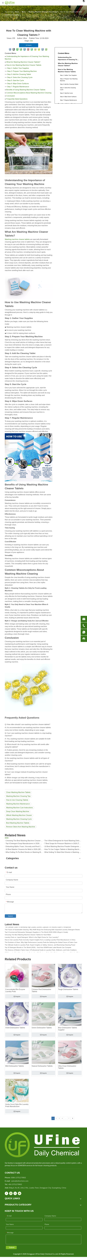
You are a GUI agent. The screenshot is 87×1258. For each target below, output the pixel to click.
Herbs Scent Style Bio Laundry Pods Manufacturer (16, 1105)
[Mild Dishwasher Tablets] (17, 1052)
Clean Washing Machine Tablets (18, 792)
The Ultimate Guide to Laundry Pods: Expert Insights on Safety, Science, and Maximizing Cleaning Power (40, 938)
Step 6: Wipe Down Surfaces (18, 83)
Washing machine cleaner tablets (17, 239)
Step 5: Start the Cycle (15, 80)
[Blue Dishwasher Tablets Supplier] (69, 1014)
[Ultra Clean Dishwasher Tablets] (69, 1052)
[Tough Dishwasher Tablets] (69, 975)
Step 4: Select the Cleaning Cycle (19, 77)
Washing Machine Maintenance (18, 804)
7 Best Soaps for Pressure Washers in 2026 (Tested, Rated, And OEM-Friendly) (62, 843)
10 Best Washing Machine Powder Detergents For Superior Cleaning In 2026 (62, 846)
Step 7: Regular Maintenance (18, 87)
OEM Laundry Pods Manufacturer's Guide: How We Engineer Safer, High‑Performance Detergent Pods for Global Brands (43, 946)
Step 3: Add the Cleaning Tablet (19, 74)
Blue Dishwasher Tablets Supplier (67, 1029)
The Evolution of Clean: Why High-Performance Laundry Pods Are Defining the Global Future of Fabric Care (41, 936)
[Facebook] (6, 1193)
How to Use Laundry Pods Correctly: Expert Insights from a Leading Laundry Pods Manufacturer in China (40, 933)
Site (31, 41)
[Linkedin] (11, 1193)
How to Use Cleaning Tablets (17, 800)
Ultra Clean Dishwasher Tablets (67, 1067)
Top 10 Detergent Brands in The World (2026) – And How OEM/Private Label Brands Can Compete (38, 941)
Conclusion (10, 96)
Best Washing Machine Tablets (17, 823)
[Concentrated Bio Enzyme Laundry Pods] (17, 975)
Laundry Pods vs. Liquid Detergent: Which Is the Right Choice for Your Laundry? (32, 931)
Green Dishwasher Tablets (42, 1028)
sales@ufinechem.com (19, 1181)
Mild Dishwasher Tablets (14, 1066)
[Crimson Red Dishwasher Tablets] (43, 975)
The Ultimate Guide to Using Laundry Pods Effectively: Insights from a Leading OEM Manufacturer (38, 949)
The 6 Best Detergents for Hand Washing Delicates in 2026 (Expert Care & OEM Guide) (62, 841)
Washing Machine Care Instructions (19, 808)
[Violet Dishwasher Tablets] (17, 1014)
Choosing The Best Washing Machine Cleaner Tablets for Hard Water (24, 841)
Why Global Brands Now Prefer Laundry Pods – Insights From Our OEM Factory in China (35, 951)
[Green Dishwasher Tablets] (43, 1014)
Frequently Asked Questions (16, 99)
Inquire (18, 996)
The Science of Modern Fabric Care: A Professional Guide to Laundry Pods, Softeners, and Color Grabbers (41, 944)
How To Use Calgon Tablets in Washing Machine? (62, 849)
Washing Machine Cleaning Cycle (19, 819)
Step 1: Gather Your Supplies (18, 68)
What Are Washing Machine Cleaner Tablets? (23, 62)
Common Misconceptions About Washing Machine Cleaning (28, 93)
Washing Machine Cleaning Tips (18, 796)
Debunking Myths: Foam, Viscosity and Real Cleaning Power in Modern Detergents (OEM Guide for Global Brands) (24, 846)
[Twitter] (15, 1193)
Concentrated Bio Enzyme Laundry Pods (15, 990)
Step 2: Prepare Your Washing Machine (22, 71)
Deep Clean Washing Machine (17, 811)
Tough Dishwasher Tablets (68, 989)
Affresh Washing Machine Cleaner (19, 815)
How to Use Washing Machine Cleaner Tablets (23, 65)
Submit (10, 916)
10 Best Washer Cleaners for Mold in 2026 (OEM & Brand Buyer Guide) (24, 849)
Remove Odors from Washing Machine (20, 827)
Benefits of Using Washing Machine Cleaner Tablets (25, 90)
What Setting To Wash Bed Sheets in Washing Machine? (62, 852)
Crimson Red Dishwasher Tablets (41, 990)
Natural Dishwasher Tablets (42, 1066)
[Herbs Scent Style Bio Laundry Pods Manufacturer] (17, 1090)
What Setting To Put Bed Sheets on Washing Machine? (24, 852)
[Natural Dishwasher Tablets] (43, 1052)
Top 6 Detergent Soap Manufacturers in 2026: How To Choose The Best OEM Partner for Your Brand (24, 843)
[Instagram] (19, 1193)
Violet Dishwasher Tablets (15, 1028)
